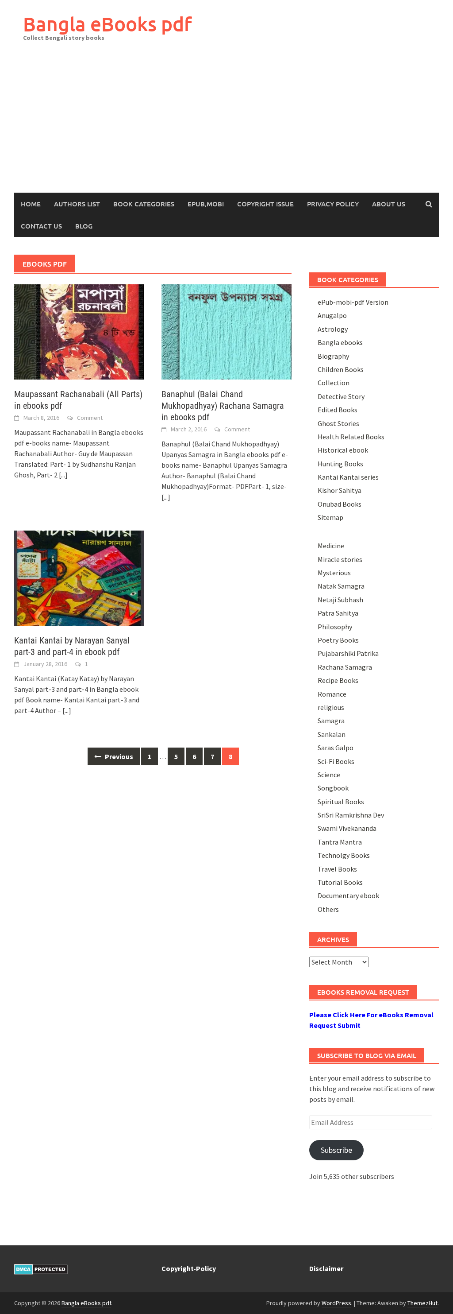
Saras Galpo (335, 747)
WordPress (336, 1303)
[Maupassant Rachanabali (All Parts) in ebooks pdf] (79, 330)
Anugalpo (332, 315)
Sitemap (330, 517)
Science (329, 774)
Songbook (333, 787)
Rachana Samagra (345, 667)
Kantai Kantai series (348, 477)
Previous (118, 756)
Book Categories (143, 203)
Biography (333, 356)
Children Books (341, 369)
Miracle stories (340, 559)
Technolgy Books (344, 855)
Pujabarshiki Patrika (348, 653)
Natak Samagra (341, 585)
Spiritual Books (341, 801)
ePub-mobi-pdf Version (353, 302)
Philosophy (335, 626)
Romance (332, 694)
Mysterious (334, 572)
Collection (333, 382)
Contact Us (41, 225)
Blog (83, 225)
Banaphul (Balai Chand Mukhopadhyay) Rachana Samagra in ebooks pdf (222, 405)
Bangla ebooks (340, 342)
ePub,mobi (206, 203)
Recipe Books (338, 680)
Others (328, 909)
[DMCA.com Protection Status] (41, 1268)
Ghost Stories (338, 423)
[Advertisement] (226, 126)
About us (388, 203)
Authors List (77, 203)
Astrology (333, 329)
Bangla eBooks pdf (107, 24)
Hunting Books (340, 463)
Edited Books (337, 409)
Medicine (331, 545)
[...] (63, 474)
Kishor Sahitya (339, 490)
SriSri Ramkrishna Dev (351, 814)
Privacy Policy (333, 203)
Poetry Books (338, 640)
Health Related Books (351, 436)
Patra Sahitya (338, 613)
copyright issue (265, 203)
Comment (90, 418)
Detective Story (341, 396)
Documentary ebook (348, 895)
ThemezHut (422, 1303)
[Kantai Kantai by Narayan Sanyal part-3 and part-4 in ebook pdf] (79, 577)
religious (331, 707)
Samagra (331, 720)
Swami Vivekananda (347, 828)
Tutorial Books (340, 882)
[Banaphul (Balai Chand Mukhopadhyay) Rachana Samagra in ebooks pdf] (226, 330)
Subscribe (336, 1150)
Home (31, 203)
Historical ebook (343, 450)
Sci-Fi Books (336, 761)
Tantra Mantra (340, 841)
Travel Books (337, 868)
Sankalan (332, 734)
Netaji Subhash (340, 599)
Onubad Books (339, 504)
